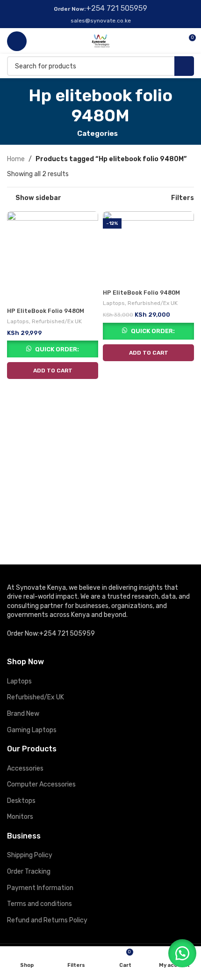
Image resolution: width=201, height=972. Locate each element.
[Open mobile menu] (16, 41)
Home (16, 159)
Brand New (23, 714)
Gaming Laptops (32, 730)
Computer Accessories (41, 784)
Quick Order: (57, 349)
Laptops (18, 321)
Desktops (21, 801)
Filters (182, 198)
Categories (97, 133)
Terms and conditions (39, 904)
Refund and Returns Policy (47, 920)
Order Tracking (28, 872)
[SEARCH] (184, 66)
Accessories (25, 768)
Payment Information (40, 888)
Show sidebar (38, 198)
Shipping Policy (29, 855)
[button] (52, 370)
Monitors (20, 817)
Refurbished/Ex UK (57, 321)
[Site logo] (100, 41)
